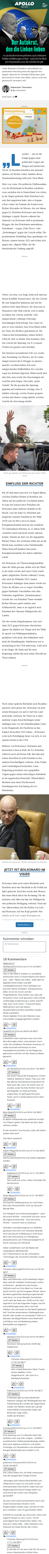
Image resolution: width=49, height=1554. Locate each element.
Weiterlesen (23, 924)
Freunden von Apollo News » (26, 1551)
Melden (10, 970)
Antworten (11, 1028)
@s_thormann (19, 90)
